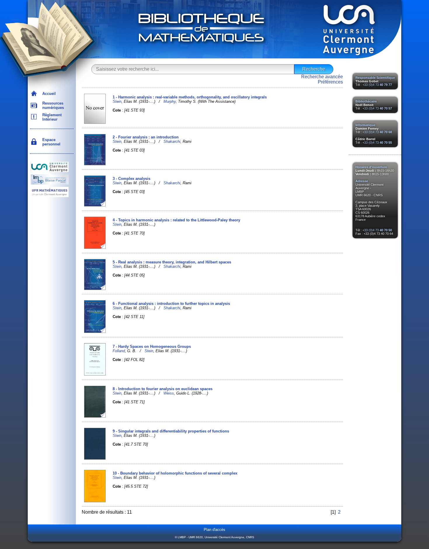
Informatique (365, 125)
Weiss (168, 393)
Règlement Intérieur (51, 117)
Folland (119, 351)
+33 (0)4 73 (377, 84)
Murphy (169, 101)
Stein (117, 101)
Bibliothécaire (366, 101)
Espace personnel (50, 142)
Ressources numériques (52, 105)
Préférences (330, 81)
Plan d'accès (214, 529)
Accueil (48, 93)
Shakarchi (171, 141)
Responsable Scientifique (375, 77)
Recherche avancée (322, 76)
